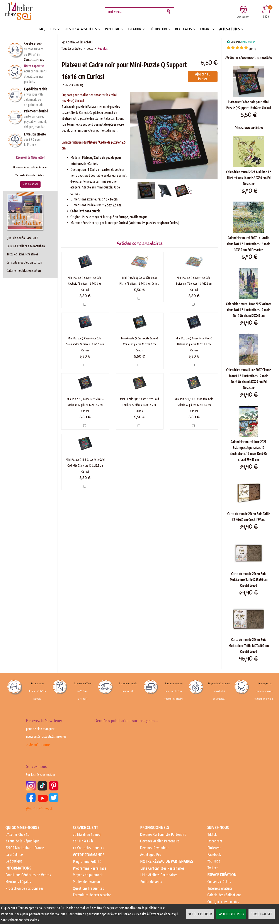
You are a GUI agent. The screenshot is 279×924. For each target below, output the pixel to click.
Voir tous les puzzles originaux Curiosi (154, 223)
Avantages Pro (150, 854)
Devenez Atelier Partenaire (159, 841)
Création (134, 29)
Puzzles (103, 48)
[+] (87, 698)
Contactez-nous (34, 60)
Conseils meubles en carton (24, 262)
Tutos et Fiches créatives (22, 254)
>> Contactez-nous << (88, 847)
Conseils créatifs (219, 881)
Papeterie (112, 29)
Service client (33, 44)
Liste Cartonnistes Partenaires (162, 868)
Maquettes (47, 29)
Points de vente (151, 881)
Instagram (214, 841)
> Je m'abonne (38, 744)
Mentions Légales (18, 881)
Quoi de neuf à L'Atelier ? (22, 238)
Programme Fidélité (87, 861)
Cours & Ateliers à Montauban (26, 246)
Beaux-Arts (183, 29)
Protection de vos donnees (24, 888)
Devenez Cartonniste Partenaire (163, 834)
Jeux (90, 48)
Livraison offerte (35, 134)
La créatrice (14, 854)
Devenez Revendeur (154, 847)
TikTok (212, 834)
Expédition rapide (35, 89)
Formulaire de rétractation (92, 895)
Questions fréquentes (88, 888)
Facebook (214, 854)
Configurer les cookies (223, 901)
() (252, 49)
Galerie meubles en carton (24, 270)
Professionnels (154, 827)
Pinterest (214, 847)
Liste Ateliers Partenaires (158, 875)
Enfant (205, 29)
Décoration (158, 29)
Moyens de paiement (88, 875)
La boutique (13, 861)
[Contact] (37, 698)
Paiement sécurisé (36, 111)
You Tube (213, 861)
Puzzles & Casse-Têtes (81, 29)
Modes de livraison (86, 881)
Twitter (212, 868)
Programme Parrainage (89, 868)
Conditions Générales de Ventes (28, 875)
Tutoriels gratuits (220, 888)
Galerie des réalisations (224, 895)
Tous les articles (71, 48)
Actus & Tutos (229, 29)
